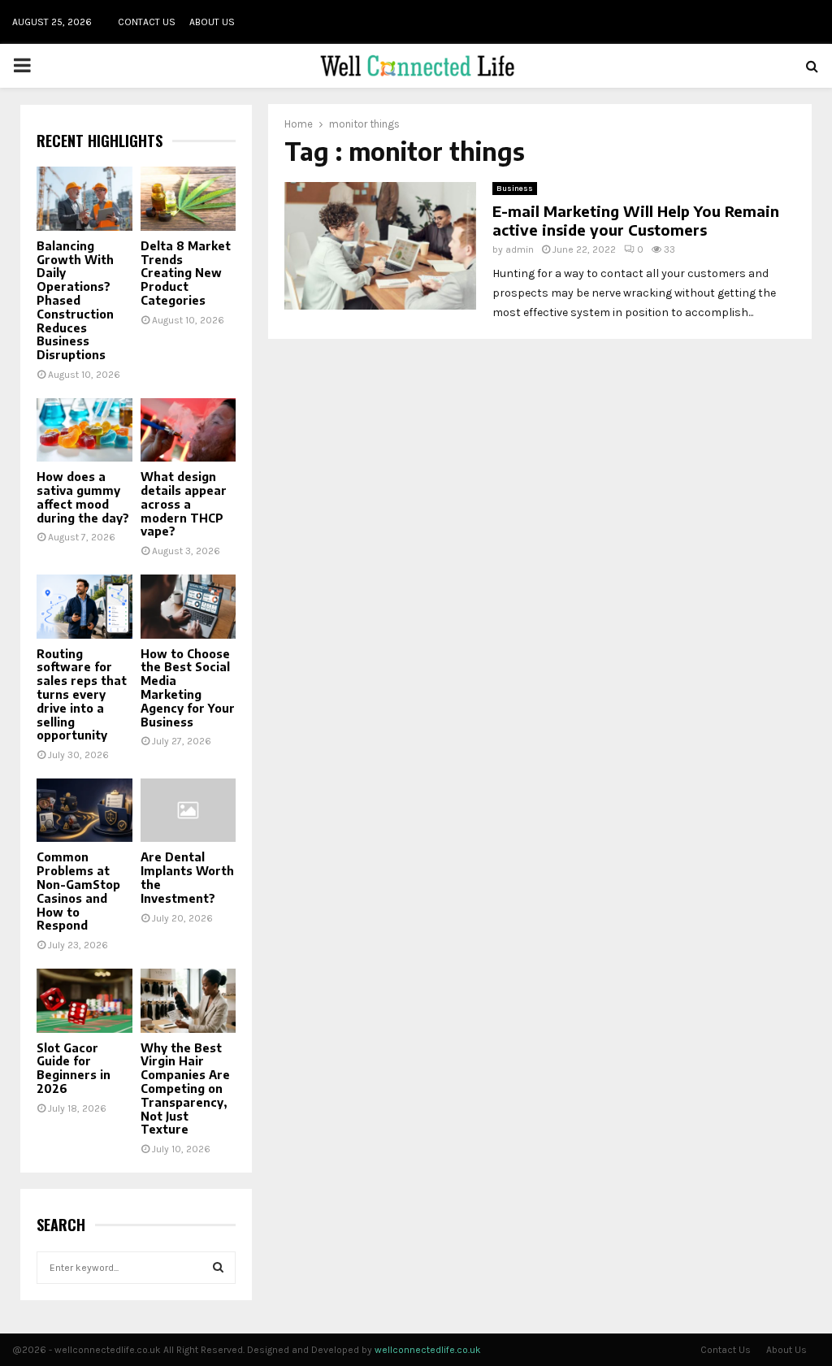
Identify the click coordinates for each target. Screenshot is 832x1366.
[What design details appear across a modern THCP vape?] (188, 430)
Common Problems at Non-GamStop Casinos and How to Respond (78, 891)
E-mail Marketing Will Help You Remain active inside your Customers (635, 220)
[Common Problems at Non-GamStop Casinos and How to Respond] (84, 810)
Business (514, 188)
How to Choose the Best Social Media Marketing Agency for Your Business (188, 688)
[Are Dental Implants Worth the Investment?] (188, 810)
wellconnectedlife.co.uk (428, 1349)
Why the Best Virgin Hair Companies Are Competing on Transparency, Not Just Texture (185, 1089)
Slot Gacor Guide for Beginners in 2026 (73, 1068)
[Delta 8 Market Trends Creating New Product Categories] (188, 198)
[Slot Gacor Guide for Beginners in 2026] (84, 1000)
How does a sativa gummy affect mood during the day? (83, 497)
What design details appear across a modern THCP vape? (184, 504)
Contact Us (147, 22)
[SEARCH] (218, 1267)
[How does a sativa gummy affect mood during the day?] (84, 430)
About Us (212, 22)
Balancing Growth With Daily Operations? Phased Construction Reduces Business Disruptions (75, 300)
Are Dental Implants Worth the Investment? (187, 877)
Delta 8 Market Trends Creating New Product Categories (186, 273)
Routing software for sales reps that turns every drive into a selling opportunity (82, 695)
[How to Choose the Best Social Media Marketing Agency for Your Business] (188, 606)
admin (519, 249)
